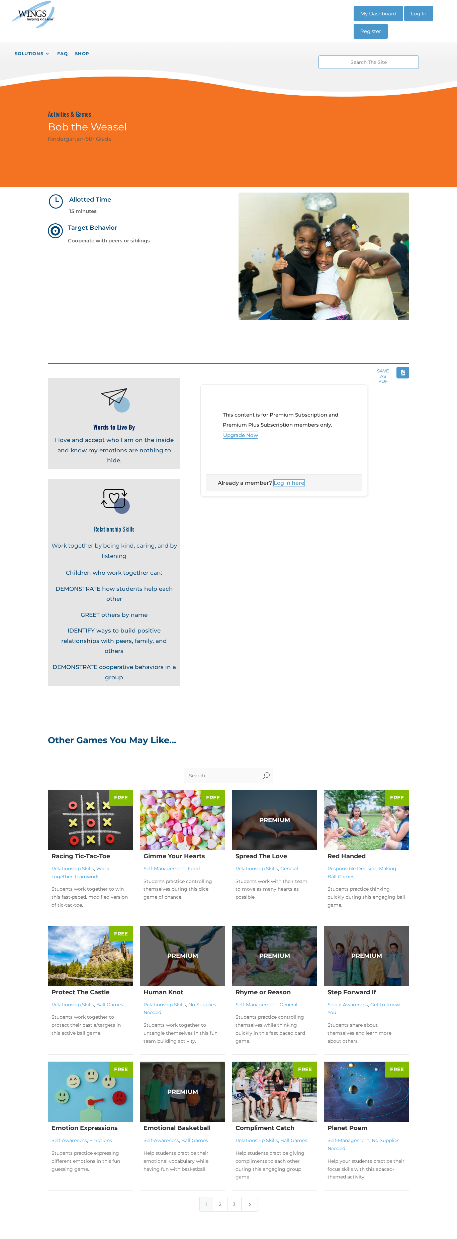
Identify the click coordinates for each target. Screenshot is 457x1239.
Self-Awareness (69, 1140)
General (289, 869)
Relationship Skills (73, 869)
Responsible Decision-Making (362, 869)
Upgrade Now (240, 435)
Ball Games (341, 877)
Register (370, 31)
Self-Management (164, 869)
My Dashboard (378, 13)
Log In (419, 13)
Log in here (289, 483)
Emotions (100, 1140)
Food (194, 869)
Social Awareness (348, 1005)
